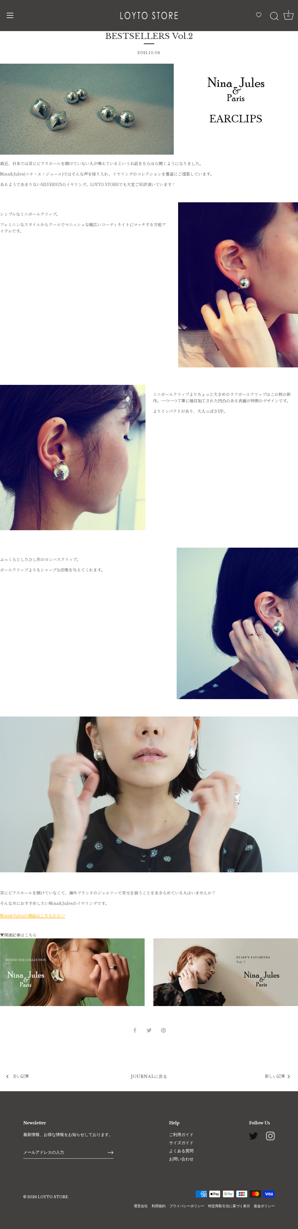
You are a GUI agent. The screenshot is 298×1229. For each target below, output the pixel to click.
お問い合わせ (181, 1159)
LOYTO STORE (53, 1197)
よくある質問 (181, 1150)
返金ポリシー (264, 1206)
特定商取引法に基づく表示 (229, 1206)
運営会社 (141, 1206)
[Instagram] (270, 1135)
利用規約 (159, 1206)
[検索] (274, 16)
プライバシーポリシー (186, 1206)
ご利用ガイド (181, 1134)
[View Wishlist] (260, 17)
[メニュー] (10, 15)
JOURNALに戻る (149, 1076)
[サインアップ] (110, 1152)
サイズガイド (181, 1142)
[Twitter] (253, 1135)
